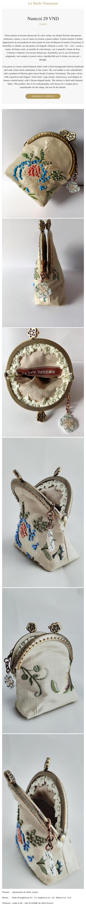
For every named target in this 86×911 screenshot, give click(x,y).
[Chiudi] (3, 3)
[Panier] (82, 3)
